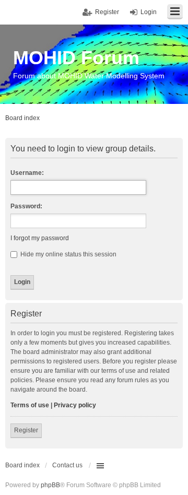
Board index (22, 465)
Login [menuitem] (148, 12)
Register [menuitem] (107, 12)
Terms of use (29, 405)
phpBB (50, 485)
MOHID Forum (76, 57)
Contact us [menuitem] (67, 465)
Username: (27, 172)
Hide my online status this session (67, 254)
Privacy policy (75, 405)
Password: (26, 206)
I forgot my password (39, 238)
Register (26, 430)
